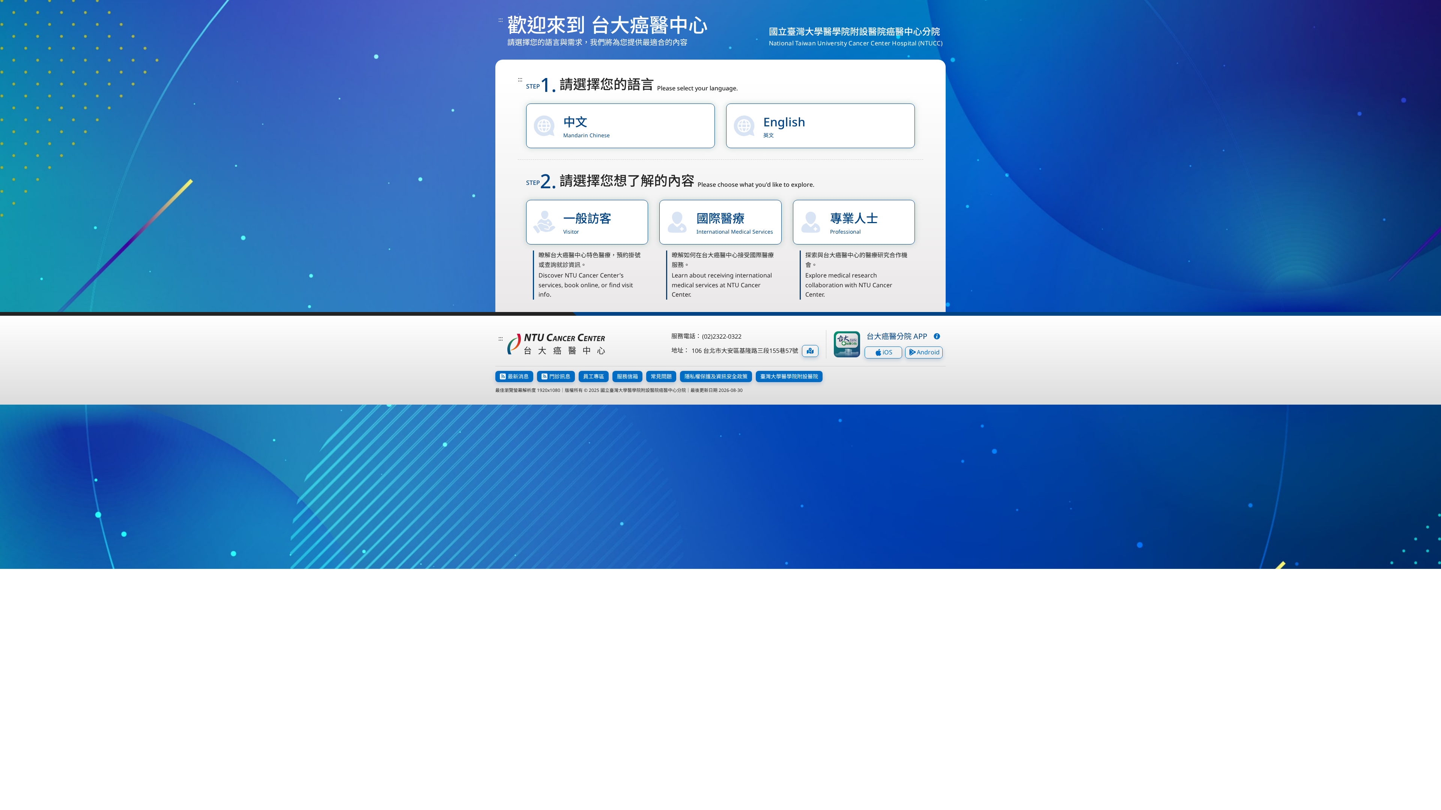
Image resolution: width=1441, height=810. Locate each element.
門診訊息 (559, 376)
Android (928, 352)
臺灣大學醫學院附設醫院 (789, 376)
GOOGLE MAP (810, 351)
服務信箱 (627, 376)
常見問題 (661, 376)
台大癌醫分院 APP (896, 336)
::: (500, 19)
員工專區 (593, 376)
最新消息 (518, 376)
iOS (887, 352)
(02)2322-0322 (722, 336)
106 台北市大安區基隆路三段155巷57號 (745, 350)
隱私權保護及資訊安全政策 (716, 376)
